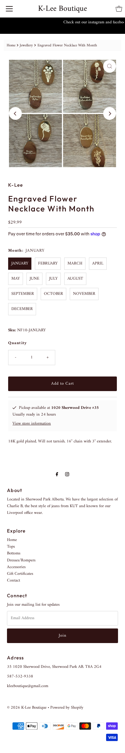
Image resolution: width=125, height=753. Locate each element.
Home (11, 45)
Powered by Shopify (66, 707)
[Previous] (15, 113)
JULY (53, 278)
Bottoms (13, 553)
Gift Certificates (20, 573)
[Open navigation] (9, 8)
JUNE (34, 278)
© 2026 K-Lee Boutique (27, 707)
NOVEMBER (84, 293)
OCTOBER (53, 293)
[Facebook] (57, 474)
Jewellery (26, 45)
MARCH (74, 263)
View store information (31, 423)
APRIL (97, 263)
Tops (11, 546)
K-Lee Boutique (62, 9)
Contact (13, 580)
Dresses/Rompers (21, 560)
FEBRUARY (48, 263)
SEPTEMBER (22, 293)
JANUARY (19, 263)
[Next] (109, 113)
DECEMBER (22, 309)
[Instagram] (67, 474)
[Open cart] (119, 9)
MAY (15, 278)
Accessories (16, 567)
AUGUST (75, 278)
